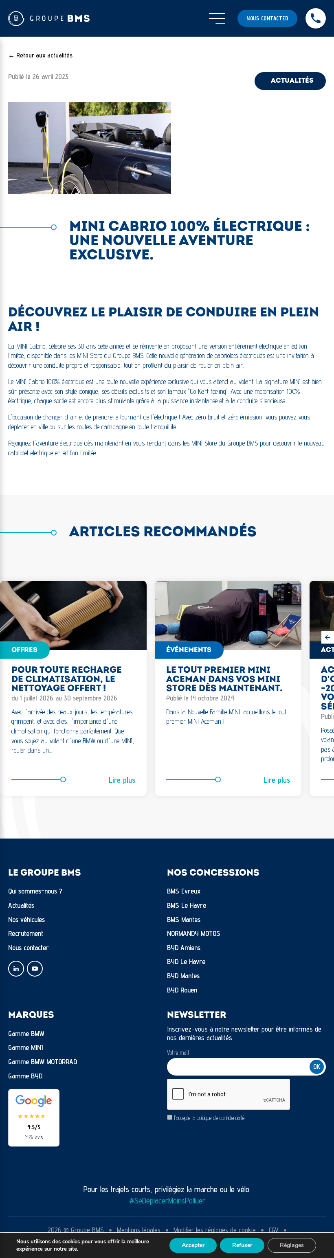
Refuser (242, 1245)
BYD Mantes (183, 975)
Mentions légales (138, 1230)
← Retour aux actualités (40, 55)
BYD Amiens (183, 947)
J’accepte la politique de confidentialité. (209, 1117)
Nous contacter (267, 18)
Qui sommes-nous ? (35, 891)
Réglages (292, 1245)
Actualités (21, 905)
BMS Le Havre (186, 905)
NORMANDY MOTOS (193, 933)
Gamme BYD (25, 1075)
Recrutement (25, 933)
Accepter (193, 1245)
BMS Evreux (184, 891)
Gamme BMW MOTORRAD (42, 1061)
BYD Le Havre (186, 961)
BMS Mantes (183, 919)
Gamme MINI (25, 1047)
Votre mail (178, 1052)
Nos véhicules (26, 919)
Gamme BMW (26, 1033)
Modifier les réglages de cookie (215, 1230)
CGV (274, 1230)
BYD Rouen (182, 990)
